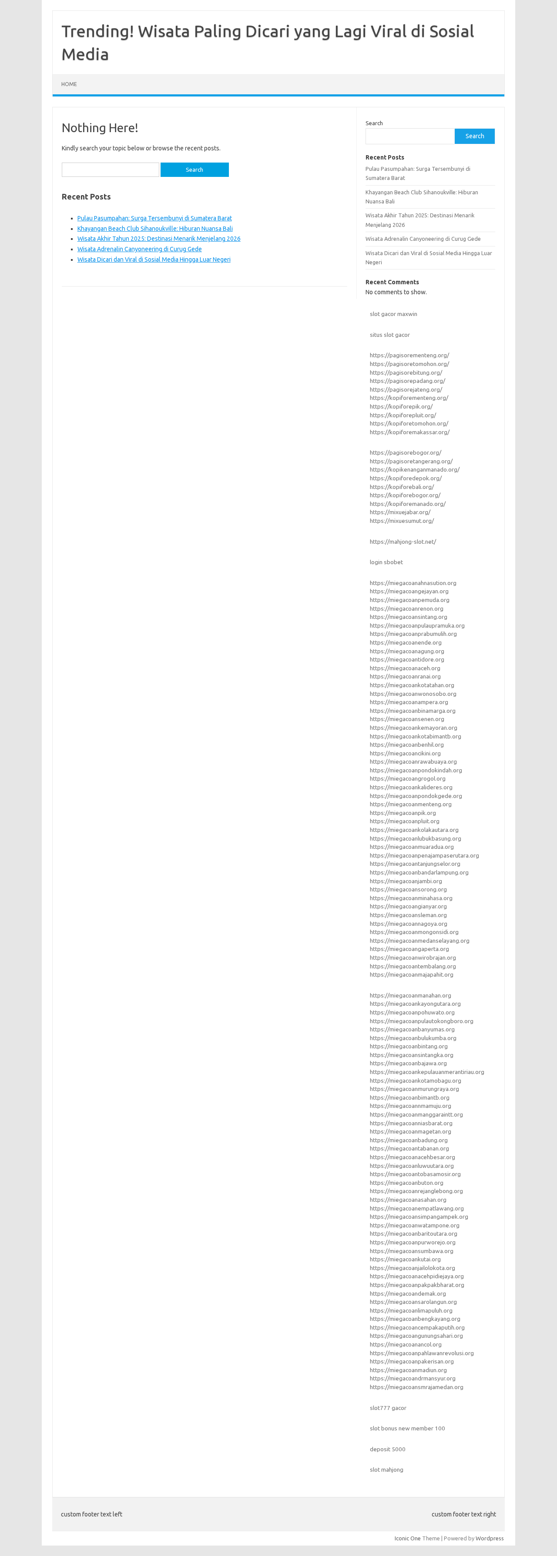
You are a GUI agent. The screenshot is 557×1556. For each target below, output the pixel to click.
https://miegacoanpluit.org (405, 821)
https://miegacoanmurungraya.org (414, 1088)
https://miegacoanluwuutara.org (412, 1165)
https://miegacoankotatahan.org (412, 685)
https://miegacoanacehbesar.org (412, 1157)
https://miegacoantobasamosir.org (415, 1173)
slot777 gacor (388, 1407)
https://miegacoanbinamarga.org (413, 710)
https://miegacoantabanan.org (409, 1148)
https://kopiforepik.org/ (401, 406)
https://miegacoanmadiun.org (408, 1369)
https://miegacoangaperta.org (409, 948)
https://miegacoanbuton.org (406, 1182)
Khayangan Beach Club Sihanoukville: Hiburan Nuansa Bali (155, 228)
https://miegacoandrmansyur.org (413, 1378)
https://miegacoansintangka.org (411, 1054)
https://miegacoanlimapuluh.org (411, 1310)
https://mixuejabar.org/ (400, 512)
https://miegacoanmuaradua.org (412, 846)
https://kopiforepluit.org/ (403, 415)
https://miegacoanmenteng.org (411, 804)
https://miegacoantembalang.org (413, 966)
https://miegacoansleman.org (408, 914)
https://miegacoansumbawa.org (411, 1250)
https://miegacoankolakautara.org (414, 829)
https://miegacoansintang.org (408, 616)
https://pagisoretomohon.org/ (409, 363)
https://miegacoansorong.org (408, 889)
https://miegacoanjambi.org (406, 881)
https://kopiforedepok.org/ (406, 478)
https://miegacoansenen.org (407, 718)
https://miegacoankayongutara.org (415, 1003)
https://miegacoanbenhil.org (407, 744)
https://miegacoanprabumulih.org (413, 633)
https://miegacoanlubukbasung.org (415, 838)
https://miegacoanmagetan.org (410, 1131)
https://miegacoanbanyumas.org (412, 1029)
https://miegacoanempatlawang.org (417, 1208)
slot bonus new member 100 (407, 1428)
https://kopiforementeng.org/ (409, 397)
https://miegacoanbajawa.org (408, 1063)
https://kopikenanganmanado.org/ (415, 469)
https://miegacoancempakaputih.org (417, 1327)
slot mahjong (386, 1469)
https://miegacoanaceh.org (405, 668)
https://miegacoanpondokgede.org (416, 795)
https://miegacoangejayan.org (409, 591)
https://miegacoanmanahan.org (410, 995)
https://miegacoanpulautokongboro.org (421, 1020)
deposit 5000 (388, 1449)
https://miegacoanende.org (406, 642)
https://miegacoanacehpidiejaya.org (417, 1276)
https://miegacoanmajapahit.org (411, 974)
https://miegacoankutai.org (405, 1259)
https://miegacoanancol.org (406, 1344)
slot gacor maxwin (393, 313)
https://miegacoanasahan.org (408, 1199)
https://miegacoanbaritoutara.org (413, 1233)
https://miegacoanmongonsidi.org (414, 931)
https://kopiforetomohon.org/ (409, 423)
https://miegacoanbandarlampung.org (419, 872)
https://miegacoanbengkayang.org (415, 1318)
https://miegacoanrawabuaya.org (413, 761)
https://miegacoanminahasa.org (411, 897)
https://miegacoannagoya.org (408, 923)
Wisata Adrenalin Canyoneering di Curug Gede (139, 249)
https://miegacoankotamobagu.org (415, 1080)
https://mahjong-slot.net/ (403, 541)
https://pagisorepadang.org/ (407, 380)
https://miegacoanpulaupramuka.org (417, 625)
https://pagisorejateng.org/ (406, 389)
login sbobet (386, 562)
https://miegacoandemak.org (408, 1293)
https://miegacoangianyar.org (408, 906)
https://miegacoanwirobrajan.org (413, 957)
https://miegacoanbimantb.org (410, 1097)
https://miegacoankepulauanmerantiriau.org (427, 1071)
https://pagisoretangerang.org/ (411, 461)
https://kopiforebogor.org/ (405, 495)
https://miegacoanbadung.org (409, 1140)
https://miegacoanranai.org (405, 676)
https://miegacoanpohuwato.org (412, 1012)
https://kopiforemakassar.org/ (410, 432)
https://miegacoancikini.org (405, 753)
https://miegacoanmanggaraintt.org (416, 1114)
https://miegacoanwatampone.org (415, 1225)
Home (69, 84)
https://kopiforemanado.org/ (408, 503)
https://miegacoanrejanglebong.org (416, 1190)
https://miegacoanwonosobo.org (413, 693)
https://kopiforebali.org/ (402, 486)
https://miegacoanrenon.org (406, 608)
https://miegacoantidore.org (407, 659)
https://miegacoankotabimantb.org (415, 736)
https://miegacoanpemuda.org (410, 599)
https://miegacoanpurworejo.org (413, 1242)
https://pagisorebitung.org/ (406, 372)
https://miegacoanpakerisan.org (412, 1361)
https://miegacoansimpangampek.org (419, 1216)
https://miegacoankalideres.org (411, 787)
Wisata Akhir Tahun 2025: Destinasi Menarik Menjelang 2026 (159, 238)
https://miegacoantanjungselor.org (415, 863)
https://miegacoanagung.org (407, 651)
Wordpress (490, 1538)
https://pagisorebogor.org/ (405, 452)
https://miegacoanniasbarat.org (411, 1123)
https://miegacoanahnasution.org (413, 582)
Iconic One (408, 1538)
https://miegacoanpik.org (403, 812)
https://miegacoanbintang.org (409, 1046)
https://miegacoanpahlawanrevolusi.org (422, 1353)
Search (374, 123)
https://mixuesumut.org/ (402, 520)
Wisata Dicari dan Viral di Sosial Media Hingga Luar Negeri (154, 259)
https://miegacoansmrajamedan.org (416, 1386)
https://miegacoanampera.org (409, 701)
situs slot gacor (390, 334)
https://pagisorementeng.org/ (409, 355)
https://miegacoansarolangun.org (413, 1301)
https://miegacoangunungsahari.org (416, 1335)
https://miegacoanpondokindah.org (416, 770)
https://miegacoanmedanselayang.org (420, 940)
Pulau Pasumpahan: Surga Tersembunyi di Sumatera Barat (154, 218)
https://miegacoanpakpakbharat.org (417, 1284)
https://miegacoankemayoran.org (413, 727)
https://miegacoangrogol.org (408, 778)
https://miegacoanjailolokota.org (412, 1267)
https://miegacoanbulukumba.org (413, 1037)
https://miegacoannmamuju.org (410, 1105)
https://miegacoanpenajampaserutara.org (424, 855)
